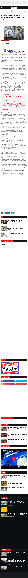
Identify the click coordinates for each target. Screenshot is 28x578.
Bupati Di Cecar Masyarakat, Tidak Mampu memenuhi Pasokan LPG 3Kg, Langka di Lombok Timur (16, 489)
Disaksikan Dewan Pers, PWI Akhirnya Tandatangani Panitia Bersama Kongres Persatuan (13, 104)
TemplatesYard (15, 576)
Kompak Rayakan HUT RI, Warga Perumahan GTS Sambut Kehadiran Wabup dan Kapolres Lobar (17, 434)
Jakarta (6, 11)
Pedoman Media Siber (18, 574)
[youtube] (20, 384)
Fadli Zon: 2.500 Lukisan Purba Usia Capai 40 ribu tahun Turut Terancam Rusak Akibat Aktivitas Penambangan (14, 108)
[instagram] (7, 384)
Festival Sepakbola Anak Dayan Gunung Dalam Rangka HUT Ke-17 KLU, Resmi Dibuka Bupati (16, 503)
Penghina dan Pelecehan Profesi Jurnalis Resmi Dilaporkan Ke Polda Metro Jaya (13, 100)
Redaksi (11, 574)
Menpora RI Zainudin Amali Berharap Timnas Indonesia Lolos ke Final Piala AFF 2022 (17, 514)
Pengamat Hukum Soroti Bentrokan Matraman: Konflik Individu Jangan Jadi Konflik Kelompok (15, 222)
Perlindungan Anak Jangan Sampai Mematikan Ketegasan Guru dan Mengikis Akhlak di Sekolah (16, 477)
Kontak (7, 574)
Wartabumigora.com (6, 22)
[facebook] (7, 381)
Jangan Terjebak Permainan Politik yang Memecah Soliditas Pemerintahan (16, 482)
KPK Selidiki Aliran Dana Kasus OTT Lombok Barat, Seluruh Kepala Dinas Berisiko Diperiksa (16, 228)
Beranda (2, 11)
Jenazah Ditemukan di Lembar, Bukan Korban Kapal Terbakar (15, 440)
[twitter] (20, 381)
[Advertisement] (14, 194)
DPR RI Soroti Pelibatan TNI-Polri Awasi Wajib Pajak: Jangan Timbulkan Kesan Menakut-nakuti (15, 235)
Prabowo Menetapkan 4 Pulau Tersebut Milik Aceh (13, 97)
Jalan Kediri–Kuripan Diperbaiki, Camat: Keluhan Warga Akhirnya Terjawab (15, 567)
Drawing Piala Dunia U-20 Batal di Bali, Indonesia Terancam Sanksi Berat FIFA (15, 508)
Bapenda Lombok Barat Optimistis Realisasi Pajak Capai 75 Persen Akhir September (16, 428)
